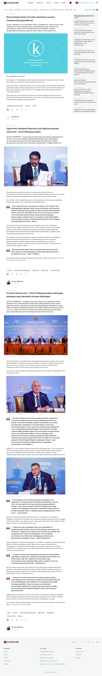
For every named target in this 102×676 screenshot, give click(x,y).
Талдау (56, 2)
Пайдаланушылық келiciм (47, 651)
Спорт (35, 106)
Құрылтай (35, 270)
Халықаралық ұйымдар (15, 106)
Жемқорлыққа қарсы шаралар (48, 661)
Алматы (27, 106)
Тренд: (6, 9)
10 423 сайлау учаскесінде (18, 604)
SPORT (64, 3)
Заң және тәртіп (26, 9)
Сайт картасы (80, 651)
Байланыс (78, 654)
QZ (79, 2)
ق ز (90, 2)
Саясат (20, 616)
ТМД (8, 613)
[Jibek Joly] (88, 10)
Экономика (7, 661)
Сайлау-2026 (68, 9)
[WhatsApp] (12, 109)
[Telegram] (16, 109)
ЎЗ (93, 2)
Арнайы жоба (43, 9)
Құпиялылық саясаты (46, 654)
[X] (26, 109)
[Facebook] (21, 109)
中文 (87, 2)
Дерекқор (35, 9)
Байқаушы (44, 270)
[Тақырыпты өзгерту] (71, 2)
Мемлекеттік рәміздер (46, 658)
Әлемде (6, 664)
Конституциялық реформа (56, 9)
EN (84, 2)
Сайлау (9, 270)
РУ (82, 2)
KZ (77, 2)
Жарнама (78, 658)
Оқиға (5, 651)
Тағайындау (17, 9)
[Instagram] (7, 109)
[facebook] (81, 642)
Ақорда (11, 9)
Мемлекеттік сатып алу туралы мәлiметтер (52, 664)
